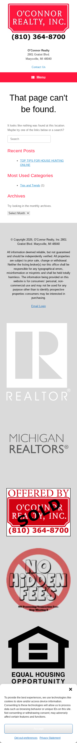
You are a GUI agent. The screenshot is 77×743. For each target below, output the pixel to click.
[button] (70, 689)
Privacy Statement (50, 737)
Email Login (38, 306)
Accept (38, 728)
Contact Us (39, 67)
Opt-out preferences (25, 737)
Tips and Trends (30, 185)
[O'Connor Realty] (38, 22)
